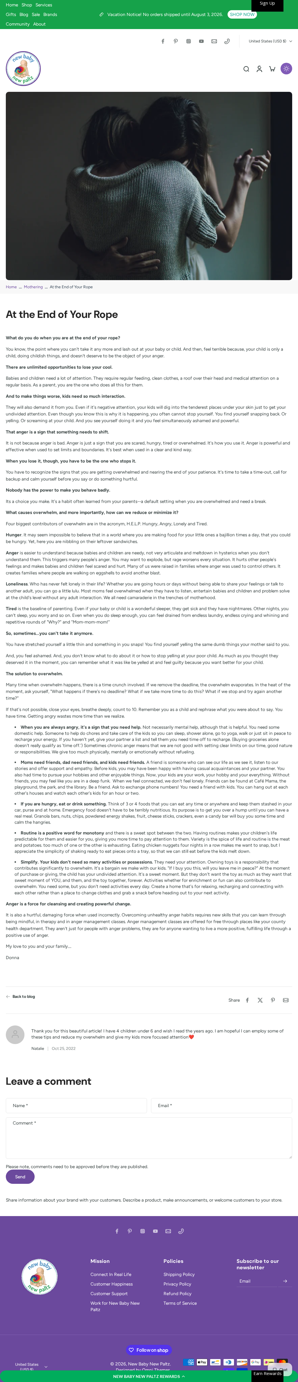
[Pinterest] (175, 41)
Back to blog (24, 996)
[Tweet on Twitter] (260, 1000)
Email (165, 1105)
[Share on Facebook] (247, 1000)
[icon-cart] (271, 68)
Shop (27, 5)
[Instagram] (188, 41)
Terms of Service (180, 1303)
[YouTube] (201, 41)
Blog (23, 14)
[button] (149, 1376)
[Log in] (259, 68)
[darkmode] (286, 68)
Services (44, 5)
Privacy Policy (177, 1284)
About (39, 24)
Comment (24, 1123)
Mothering (33, 286)
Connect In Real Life (111, 1274)
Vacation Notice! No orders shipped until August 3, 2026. (165, 14)
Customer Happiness (112, 1284)
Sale (36, 14)
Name (20, 1105)
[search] (246, 68)
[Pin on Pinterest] (273, 1000)
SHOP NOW (242, 14)
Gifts (11, 14)
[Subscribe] (285, 1281)
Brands (50, 14)
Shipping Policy (179, 1274)
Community (18, 24)
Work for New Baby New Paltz (115, 1306)
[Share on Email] (285, 1000)
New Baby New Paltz (149, 1364)
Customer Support (109, 1293)
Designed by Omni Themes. (143, 1370)
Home (12, 5)
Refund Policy (177, 1293)
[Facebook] (163, 41)
